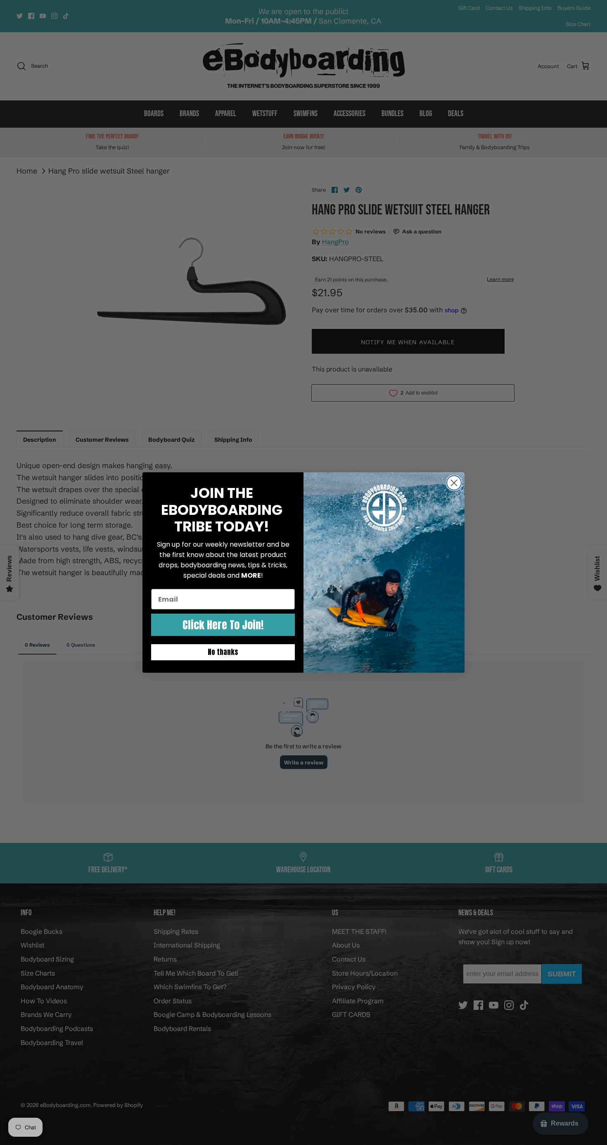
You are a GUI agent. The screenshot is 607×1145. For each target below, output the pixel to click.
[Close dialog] (454, 483)
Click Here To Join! (223, 625)
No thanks (223, 652)
